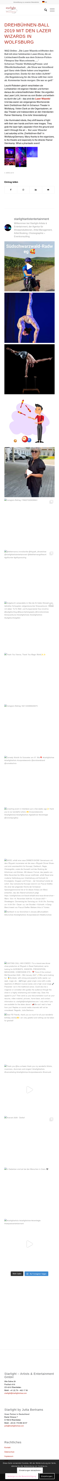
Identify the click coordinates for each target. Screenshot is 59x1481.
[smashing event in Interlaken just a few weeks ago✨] (29, 832)
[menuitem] (26, 2)
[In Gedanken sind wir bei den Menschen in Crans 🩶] (29, 1193)
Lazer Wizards (42, 98)
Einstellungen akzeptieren (30, 1470)
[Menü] (51, 9)
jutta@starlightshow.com (14, 1425)
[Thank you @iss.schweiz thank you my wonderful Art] (29, 1090)
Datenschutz (9, 1451)
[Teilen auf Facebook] (11, 189)
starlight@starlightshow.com (15, 1393)
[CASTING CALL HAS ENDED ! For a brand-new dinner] (29, 987)
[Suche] (44, 9)
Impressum (8, 1456)
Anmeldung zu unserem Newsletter (26, 2)
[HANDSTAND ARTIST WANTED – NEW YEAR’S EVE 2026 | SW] (29, 369)
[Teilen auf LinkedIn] (36, 189)
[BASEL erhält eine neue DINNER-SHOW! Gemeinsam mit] (29, 884)
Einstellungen (47, 1476)
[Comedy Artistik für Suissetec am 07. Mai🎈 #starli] (29, 781)
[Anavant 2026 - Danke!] (29, 1141)
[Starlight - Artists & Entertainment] (24, 9)
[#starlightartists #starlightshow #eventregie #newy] (29, 1244)
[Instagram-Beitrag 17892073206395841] (29, 524)
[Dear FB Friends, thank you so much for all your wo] (29, 1038)
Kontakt (7, 1447)
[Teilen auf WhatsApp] (23, 189)
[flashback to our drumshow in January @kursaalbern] (29, 935)
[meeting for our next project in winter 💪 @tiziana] (29, 472)
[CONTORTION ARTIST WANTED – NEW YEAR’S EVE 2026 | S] (29, 318)
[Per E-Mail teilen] (48, 189)
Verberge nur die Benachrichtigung (21, 1476)
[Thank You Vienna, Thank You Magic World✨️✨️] (29, 678)
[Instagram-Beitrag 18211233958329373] (29, 729)
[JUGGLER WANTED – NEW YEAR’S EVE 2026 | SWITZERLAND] (29, 421)
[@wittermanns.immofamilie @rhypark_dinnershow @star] (29, 575)
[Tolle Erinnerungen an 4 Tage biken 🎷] (29, 266)
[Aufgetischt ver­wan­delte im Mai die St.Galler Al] (29, 626)
